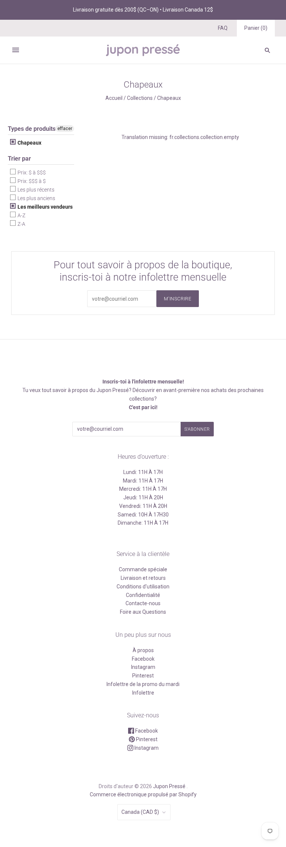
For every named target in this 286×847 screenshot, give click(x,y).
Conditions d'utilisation (143, 587)
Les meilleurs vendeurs (44, 207)
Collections (140, 98)
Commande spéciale (143, 569)
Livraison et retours (143, 578)
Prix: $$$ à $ (31, 181)
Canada (140, 812)
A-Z (20, 215)
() (255, 28)
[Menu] (15, 50)
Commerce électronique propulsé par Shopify (143, 794)
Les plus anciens (35, 198)
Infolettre (143, 693)
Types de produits (31, 128)
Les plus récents (35, 190)
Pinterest (143, 676)
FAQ (223, 28)
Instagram (143, 667)
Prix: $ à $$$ (31, 173)
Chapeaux (28, 143)
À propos (143, 650)
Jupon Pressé (169, 786)
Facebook (143, 659)
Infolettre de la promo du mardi (143, 684)
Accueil (114, 98)
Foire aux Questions (143, 612)
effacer (64, 128)
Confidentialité (143, 595)
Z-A (20, 224)
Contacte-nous (143, 603)
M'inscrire (177, 298)
